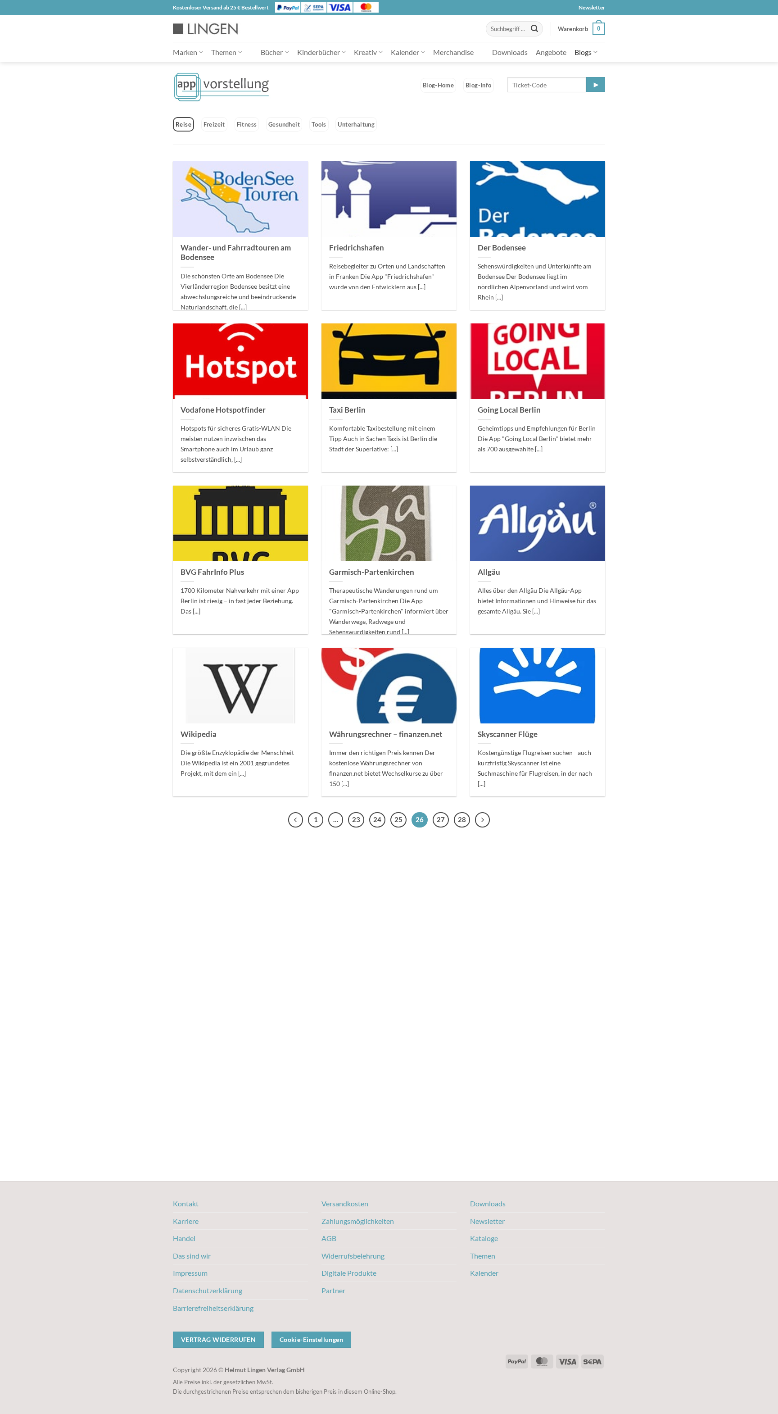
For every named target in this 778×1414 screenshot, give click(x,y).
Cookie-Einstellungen (311, 1339)
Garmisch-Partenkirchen (371, 572)
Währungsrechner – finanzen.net (386, 734)
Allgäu (489, 572)
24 (377, 819)
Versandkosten (344, 1203)
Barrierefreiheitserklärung (213, 1308)
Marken (185, 52)
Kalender (405, 52)
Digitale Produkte (348, 1273)
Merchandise (453, 52)
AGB (328, 1238)
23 (356, 819)
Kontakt (186, 1203)
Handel (184, 1238)
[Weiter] (482, 819)
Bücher (272, 52)
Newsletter (592, 7)
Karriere (186, 1221)
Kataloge (484, 1238)
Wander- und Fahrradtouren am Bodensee (236, 252)
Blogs (583, 52)
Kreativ (365, 52)
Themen (223, 52)
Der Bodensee (502, 247)
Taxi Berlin (347, 409)
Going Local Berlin (509, 409)
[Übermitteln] (534, 28)
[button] (581, 28)
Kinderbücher (318, 52)
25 (398, 819)
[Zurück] (295, 819)
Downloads (510, 52)
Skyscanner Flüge (508, 734)
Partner (333, 1290)
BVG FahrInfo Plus (212, 572)
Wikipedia (199, 734)
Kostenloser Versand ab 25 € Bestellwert (221, 7)
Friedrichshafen (356, 247)
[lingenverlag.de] (211, 28)
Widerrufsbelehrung (352, 1255)
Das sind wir (192, 1255)
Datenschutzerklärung (207, 1290)
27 (441, 819)
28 (462, 819)
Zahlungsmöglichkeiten (357, 1221)
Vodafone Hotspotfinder (223, 409)
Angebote (551, 52)
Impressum (190, 1273)
